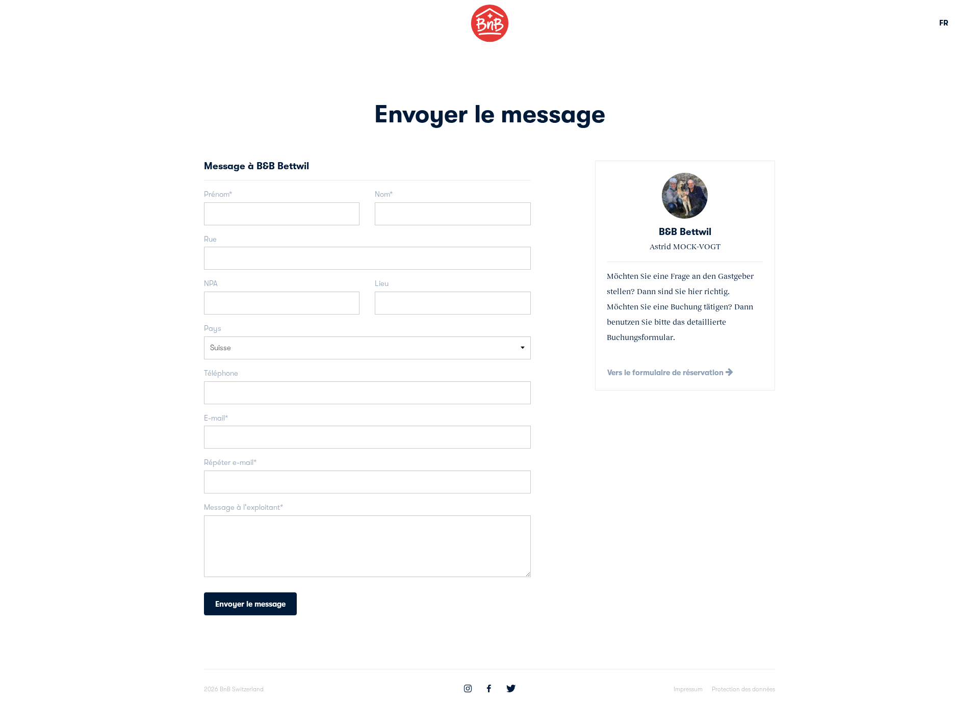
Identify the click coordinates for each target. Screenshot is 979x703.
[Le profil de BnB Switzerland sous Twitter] (511, 690)
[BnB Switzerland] (490, 23)
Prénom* (218, 194)
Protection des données (743, 689)
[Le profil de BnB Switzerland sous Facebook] (489, 690)
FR (943, 23)
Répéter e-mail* (230, 462)
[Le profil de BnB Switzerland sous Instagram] (468, 690)
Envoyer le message (250, 604)
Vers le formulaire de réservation (666, 372)
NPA (211, 283)
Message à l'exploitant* (243, 507)
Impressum (688, 689)
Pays (212, 328)
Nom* (384, 194)
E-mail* (216, 418)
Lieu (382, 283)
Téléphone (221, 373)
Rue (210, 239)
